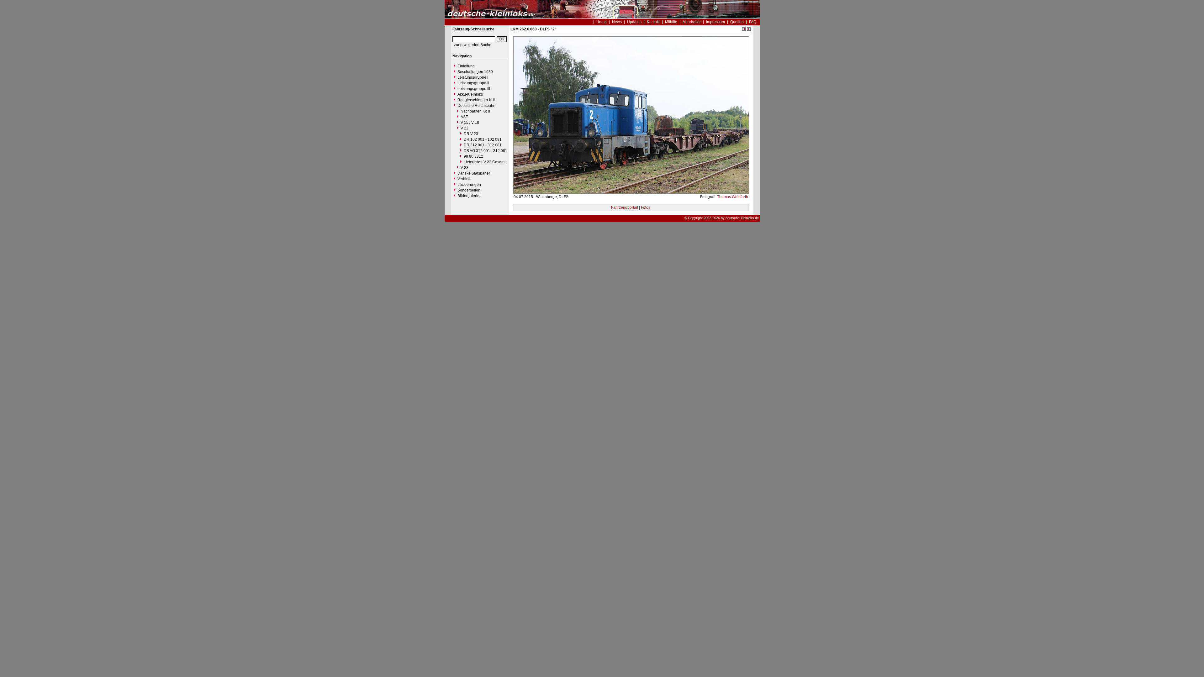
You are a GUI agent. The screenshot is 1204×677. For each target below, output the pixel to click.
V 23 (464, 167)
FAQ (752, 22)
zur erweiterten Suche (472, 45)
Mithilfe (671, 22)
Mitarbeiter (692, 22)
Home (601, 22)
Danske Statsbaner (473, 173)
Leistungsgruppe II (473, 83)
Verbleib (464, 179)
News (617, 22)
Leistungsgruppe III (473, 89)
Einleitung (466, 66)
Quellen (737, 22)
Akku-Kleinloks (470, 94)
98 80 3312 (473, 156)
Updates (634, 22)
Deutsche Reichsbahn (476, 105)
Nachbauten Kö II (475, 111)
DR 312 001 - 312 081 (483, 145)
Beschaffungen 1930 (475, 72)
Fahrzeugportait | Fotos (630, 207)
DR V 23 (471, 134)
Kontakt (653, 22)
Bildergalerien (469, 196)
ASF (464, 117)
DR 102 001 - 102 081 (483, 139)
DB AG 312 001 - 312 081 (485, 151)
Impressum (715, 22)
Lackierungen (469, 184)
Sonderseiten (468, 190)
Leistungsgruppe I (472, 77)
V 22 (464, 128)
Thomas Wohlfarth (732, 197)
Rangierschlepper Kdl (476, 100)
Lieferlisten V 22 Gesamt (484, 162)
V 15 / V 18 (470, 122)
